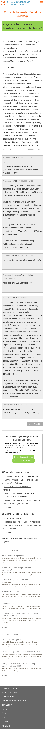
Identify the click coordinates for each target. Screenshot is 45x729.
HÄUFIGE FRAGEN (9, 688)
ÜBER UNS (6, 713)
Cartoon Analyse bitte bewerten (17, 487)
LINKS (4, 709)
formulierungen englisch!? (15, 476)
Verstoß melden (35, 424)
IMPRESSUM (7, 705)
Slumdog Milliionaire (13, 493)
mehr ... (7, 507)
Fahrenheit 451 (10, 497)
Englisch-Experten (21, 440)
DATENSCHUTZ (8, 697)
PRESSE (5, 722)
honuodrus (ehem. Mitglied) (22, 275)
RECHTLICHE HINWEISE (11, 692)
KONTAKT (6, 718)
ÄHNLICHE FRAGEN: (11, 550)
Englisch (5, 542)
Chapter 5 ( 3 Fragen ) (13, 518)
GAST (5, 150)
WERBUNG (6, 726)
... (5, 628)
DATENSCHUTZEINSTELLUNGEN (15, 701)
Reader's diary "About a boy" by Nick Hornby (23, 522)
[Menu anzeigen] (39, 3)
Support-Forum (29, 538)
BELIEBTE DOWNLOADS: (13, 634)
